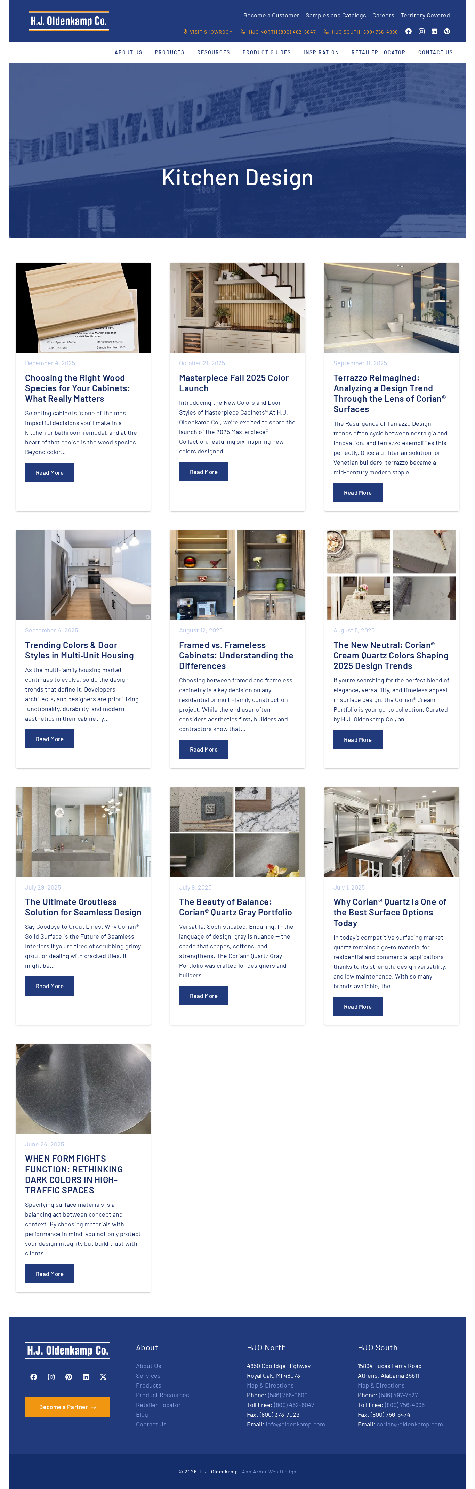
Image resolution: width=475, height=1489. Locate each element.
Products (148, 1385)
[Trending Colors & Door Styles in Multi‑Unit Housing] (83, 649)
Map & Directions (270, 1385)
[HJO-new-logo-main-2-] (69, 21)
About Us (148, 1365)
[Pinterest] (447, 31)
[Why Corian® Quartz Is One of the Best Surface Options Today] (391, 906)
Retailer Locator (158, 1404)
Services (148, 1375)
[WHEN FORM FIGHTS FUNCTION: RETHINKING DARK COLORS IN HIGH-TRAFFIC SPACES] (83, 1168)
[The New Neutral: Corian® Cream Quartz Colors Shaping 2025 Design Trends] (391, 649)
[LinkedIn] (434, 31)
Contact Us (151, 1424)
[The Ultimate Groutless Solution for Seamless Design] (83, 906)
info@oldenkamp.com (295, 1424)
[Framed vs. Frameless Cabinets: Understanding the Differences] (237, 649)
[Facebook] (408, 31)
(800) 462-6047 (294, 1404)
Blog (142, 1414)
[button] (147, 52)
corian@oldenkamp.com (410, 1424)
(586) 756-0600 (288, 1395)
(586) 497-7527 (398, 1395)
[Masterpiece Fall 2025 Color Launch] (237, 387)
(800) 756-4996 (405, 1404)
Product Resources (162, 1395)
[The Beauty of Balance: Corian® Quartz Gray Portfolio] (237, 906)
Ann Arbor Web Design (269, 1471)
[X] (103, 1377)
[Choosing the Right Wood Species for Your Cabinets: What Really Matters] (83, 387)
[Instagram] (422, 31)
